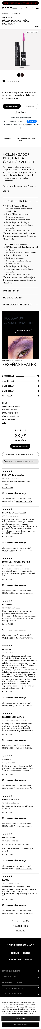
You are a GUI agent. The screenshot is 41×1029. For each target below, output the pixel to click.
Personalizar (20, 1018)
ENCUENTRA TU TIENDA (12, 982)
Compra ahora (12, 106)
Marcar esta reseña (24, 501)
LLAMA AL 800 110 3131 (20, 953)
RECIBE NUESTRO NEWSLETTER (15, 994)
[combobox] (20, 81)
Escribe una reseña (20, 446)
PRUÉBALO (30, 106)
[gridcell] (18, 75)
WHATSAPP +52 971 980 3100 (20, 959)
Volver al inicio (20, 926)
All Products (16, 13)
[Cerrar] (37, 999)
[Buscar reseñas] (4, 461)
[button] (37, 8)
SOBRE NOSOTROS (10, 977)
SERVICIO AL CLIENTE (11, 971)
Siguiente (20, 931)
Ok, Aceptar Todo (20, 1025)
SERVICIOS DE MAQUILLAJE (13, 988)
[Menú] (37, 8)
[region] (20, 1013)
